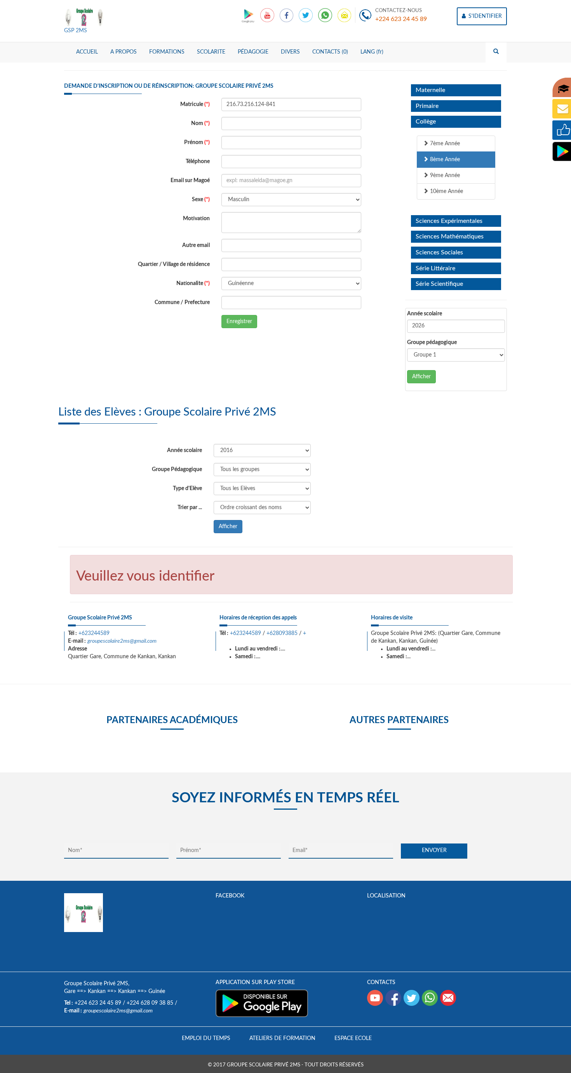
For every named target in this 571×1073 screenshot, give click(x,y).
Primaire (427, 106)
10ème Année (445, 191)
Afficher (421, 376)
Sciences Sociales (439, 252)
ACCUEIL (87, 52)
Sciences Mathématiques (450, 236)
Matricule (195, 104)
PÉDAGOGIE (253, 52)
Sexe (201, 199)
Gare (69, 991)
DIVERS (290, 52)
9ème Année (444, 175)
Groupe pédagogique (432, 342)
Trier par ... (190, 507)
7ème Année (444, 143)
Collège (426, 121)
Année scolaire (424, 314)
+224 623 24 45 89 (401, 19)
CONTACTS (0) (330, 52)
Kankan (97, 991)
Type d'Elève (187, 488)
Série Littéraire (435, 268)
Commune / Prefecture (182, 302)
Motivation (196, 218)
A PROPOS (123, 52)
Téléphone (198, 161)
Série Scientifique (439, 284)
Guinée (156, 991)
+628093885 (282, 633)
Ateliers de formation (282, 1038)
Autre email (196, 245)
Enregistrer (239, 321)
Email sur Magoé (190, 180)
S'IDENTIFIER (484, 16)
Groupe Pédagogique (177, 469)
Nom (200, 123)
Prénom (197, 142)
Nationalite (193, 283)
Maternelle (430, 90)
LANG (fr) (371, 52)
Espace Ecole (353, 1038)
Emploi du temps (206, 1038)
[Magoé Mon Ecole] (249, 15)
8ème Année (444, 159)
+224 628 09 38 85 (150, 1003)
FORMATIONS (167, 52)
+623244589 (94, 633)
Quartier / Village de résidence (174, 264)
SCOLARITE (211, 52)
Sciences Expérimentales (449, 221)
